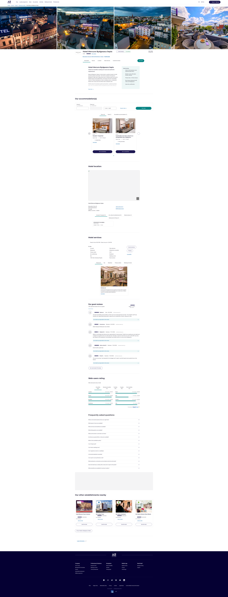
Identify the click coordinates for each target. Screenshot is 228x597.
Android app (124, 569)
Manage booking (140, 565)
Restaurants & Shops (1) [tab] (114, 218)
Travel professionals (94, 569)
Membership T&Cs (103, 585)
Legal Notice (121, 585)
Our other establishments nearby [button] (90, 495)
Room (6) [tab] (103, 114)
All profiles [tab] (98, 388)
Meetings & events (94, 567)
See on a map (80, 520)
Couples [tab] (122, 388)
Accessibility (129, 254)
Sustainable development (79, 571)
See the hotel (84, 524)
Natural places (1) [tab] (128, 215)
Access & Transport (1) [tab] (101, 215)
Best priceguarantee (150, 52)
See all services (131, 247)
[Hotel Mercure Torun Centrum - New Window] (84, 506)
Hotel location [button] (94, 166)
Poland (16, 5)
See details (103, 293)
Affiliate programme (78, 573)
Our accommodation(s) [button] (86, 99)
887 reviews (94, 53)
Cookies (115, 585)
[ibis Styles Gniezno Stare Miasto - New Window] (144, 506)
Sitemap (107, 567)
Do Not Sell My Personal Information (132, 585)
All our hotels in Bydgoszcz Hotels (84, 530)
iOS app (123, 567)
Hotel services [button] (94, 237)
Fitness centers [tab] (118, 262)
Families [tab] (115, 388)
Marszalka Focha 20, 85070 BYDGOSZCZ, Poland (93, 56)
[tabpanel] (114, 137)
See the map (107, 56)
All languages (108, 569)
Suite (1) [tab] (109, 114)
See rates (141, 60)
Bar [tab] (104, 262)
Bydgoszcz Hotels (22, 5)
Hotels (9, 5)
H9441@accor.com (120, 208)
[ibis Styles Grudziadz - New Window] (124, 506)
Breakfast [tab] (110, 262)
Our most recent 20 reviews (95, 368)
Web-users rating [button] (96, 378)
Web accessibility (109, 565)
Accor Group (77, 565)
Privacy (110, 585)
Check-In (80, 105)
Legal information (81, 541)
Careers (76, 569)
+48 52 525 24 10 (119, 206)
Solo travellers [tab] (129, 388)
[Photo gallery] (114, 28)
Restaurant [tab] (98, 262)
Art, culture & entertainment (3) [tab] (115, 215)
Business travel (93, 565)
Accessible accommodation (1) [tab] (120, 114)
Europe (12, 5)
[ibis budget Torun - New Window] (104, 506)
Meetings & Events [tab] (128, 262)
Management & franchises (80, 567)
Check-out (93, 105)
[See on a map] (114, 185)
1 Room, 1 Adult (107, 108)
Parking (130, 250)
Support (138, 567)
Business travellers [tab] (107, 388)
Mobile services (124, 565)
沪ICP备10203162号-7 (118, 588)
